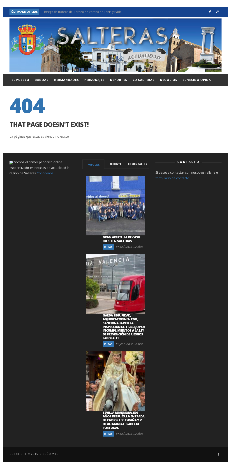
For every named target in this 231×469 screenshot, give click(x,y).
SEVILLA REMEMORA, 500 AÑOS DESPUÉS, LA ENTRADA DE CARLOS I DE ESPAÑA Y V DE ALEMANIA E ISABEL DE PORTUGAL (123, 420)
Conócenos (45, 173)
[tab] (93, 164)
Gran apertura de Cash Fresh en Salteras (121, 239)
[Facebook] (210, 12)
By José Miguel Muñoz (129, 246)
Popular (93, 164)
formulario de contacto (172, 178)
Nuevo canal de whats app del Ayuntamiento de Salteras (81, 12)
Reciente (115, 164)
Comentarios (137, 164)
